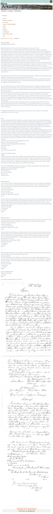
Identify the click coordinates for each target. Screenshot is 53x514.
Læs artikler (5, 22)
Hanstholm (11, 10)
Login (4, 35)
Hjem (6, 38)
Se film (4, 26)
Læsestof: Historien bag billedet (9, 24)
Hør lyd (4, 28)
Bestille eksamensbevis (7, 20)
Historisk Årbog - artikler (8, 33)
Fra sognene (10, 38)
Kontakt (4, 18)
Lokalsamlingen (6, 31)
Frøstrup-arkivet (18, 10)
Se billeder (5, 30)
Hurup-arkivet (4, 10)
